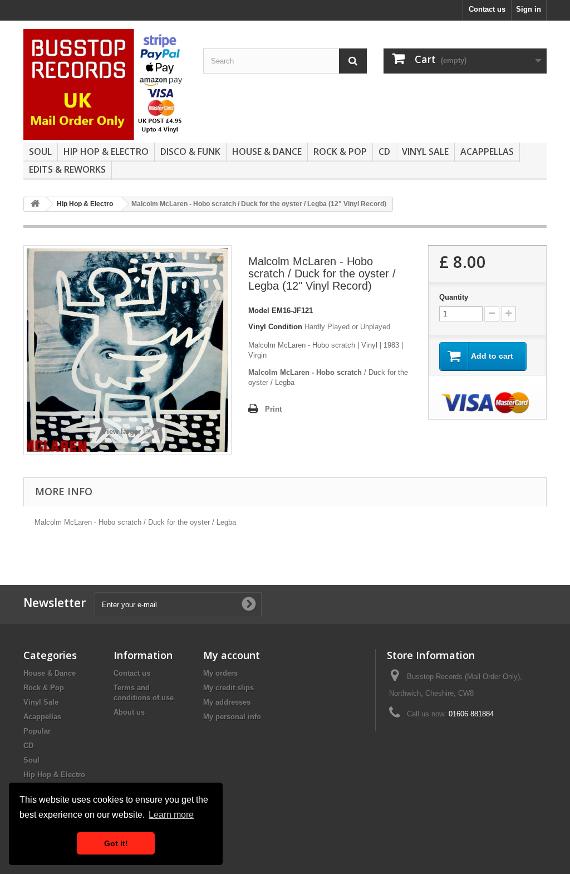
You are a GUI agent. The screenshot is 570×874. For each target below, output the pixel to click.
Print (273, 409)
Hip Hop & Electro (106, 151)
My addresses (226, 702)
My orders (220, 673)
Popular (37, 731)
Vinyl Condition (275, 327)
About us (129, 712)
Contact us (487, 9)
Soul (40, 151)
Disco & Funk (190, 151)
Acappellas (487, 151)
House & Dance (267, 151)
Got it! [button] (116, 843)
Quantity (453, 297)
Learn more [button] (171, 814)
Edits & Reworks (67, 169)
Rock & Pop (340, 151)
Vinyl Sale (425, 151)
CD (384, 151)
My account (231, 655)
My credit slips (228, 687)
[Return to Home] (35, 204)
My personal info (232, 716)
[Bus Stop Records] (104, 84)
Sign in (528, 9)
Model (258, 310)
